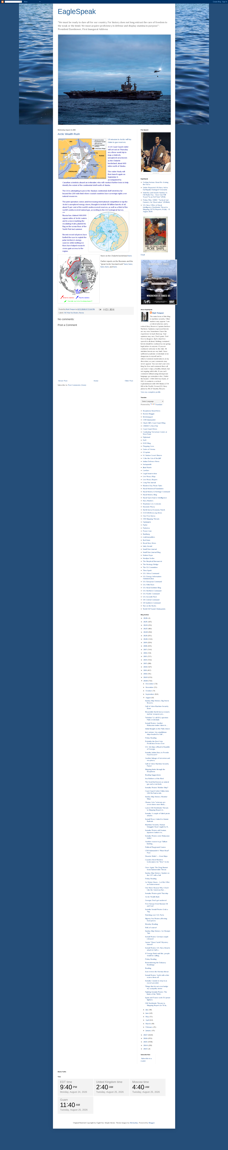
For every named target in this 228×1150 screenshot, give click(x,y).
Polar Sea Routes (72, 313)
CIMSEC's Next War (150, 426)
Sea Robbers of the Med (154, 778)
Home (96, 381)
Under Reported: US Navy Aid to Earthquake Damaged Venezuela (155, 188)
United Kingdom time (109, 1081)
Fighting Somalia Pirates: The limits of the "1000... (156, 993)
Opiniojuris (147, 522)
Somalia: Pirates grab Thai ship (156, 893)
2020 (145, 639)
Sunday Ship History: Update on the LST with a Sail (157, 874)
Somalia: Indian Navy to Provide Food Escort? (157, 753)
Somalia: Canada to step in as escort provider (156, 982)
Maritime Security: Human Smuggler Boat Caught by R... (157, 826)
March (148, 1024)
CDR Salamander (149, 420)
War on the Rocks (149, 606)
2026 (145, 618)
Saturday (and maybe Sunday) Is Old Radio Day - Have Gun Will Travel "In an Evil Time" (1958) (155, 195)
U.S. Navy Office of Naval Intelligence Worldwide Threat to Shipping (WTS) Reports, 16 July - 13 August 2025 (156, 208)
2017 (145, 649)
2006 (145, 1038)
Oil (65, 313)
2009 (145, 677)
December (150, 684)
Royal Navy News (149, 543)
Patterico (146, 528)
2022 (145, 632)
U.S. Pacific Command (151, 594)
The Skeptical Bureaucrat (152, 561)
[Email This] (104, 309)
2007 (145, 1035)
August (148, 698)
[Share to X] (109, 309)
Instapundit (147, 464)
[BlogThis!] (106, 309)
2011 (145, 670)
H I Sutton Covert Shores (152, 455)
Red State (146, 540)
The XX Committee (150, 567)
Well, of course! (151, 927)
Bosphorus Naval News (151, 411)
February (149, 1027)
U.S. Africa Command (151, 573)
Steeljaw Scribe (148, 558)
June (147, 1013)
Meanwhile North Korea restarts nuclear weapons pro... (157, 713)
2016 (145, 653)
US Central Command (151, 600)
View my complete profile (151, 392)
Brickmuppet (148, 417)
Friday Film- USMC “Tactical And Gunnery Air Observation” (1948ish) (156, 201)
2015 (145, 656)
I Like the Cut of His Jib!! (152, 458)
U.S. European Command (152, 582)
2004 (145, 1045)
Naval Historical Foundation (153, 489)
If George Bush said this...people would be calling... (157, 954)
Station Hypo (148, 555)
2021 (145, 636)
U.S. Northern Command (152, 591)
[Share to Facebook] (111, 309)
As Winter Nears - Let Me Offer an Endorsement (157, 883)
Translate (158, 404)
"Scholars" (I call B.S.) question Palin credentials (156, 719)
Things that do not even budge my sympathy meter (156, 987)
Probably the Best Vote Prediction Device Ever (155, 742)
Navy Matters (148, 501)
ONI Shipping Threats (151, 519)
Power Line (147, 531)
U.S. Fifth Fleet (148, 585)
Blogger (152, 1123)
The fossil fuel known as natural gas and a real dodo (157, 783)
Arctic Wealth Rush (69, 134)
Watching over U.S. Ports (154, 915)
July (147, 1010)
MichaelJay (134, 1123)
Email (143, 255)
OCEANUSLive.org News (152, 513)
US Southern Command (152, 603)
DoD (144, 440)
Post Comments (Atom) (77, 385)
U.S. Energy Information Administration (152, 577)
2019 (145, 642)
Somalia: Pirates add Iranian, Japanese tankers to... (155, 831)
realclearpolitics (149, 537)
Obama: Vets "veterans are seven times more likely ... (155, 803)
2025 (145, 622)
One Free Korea (149, 516)
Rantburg (146, 534)
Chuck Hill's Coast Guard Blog (154, 423)
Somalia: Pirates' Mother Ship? (156, 787)
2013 (145, 663)
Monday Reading (151, 924)
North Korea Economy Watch (154, 510)
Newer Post (62, 381)
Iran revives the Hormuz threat (157, 972)
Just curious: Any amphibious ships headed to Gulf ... (156, 733)
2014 (145, 660)
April (148, 1020)
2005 (145, 1042)
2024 (145, 625)
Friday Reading (151, 738)
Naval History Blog (150, 495)
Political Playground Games (155, 847)
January (149, 1030)
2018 (145, 646)
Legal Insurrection (150, 473)
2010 (145, 674)
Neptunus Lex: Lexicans (152, 504)
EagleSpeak (77, 11)
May (148, 1017)
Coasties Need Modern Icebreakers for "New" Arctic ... (157, 862)
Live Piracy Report (150, 480)
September (150, 694)
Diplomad (146, 437)
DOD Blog (147, 443)
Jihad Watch (147, 467)
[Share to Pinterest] (113, 309)
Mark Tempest (158, 313)
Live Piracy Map (149, 476)
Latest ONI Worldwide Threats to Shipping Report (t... (156, 809)
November (150, 687)
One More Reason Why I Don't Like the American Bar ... (157, 889)
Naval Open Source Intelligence (155, 498)
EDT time (66, 1081)
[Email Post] (100, 309)
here (130, 256)
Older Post (129, 381)
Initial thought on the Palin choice (157, 729)
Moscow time (140, 1081)
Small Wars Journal (150, 549)
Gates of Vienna (149, 449)
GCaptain (146, 452)
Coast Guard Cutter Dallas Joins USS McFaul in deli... (157, 792)
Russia (81, 313)
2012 (145, 667)
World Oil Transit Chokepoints (154, 609)
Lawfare (146, 470)
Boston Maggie (148, 414)
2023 (145, 629)
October (149, 691)
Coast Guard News (150, 429)
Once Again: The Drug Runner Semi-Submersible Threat (156, 868)
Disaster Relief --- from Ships (156, 856)
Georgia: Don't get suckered (155, 900)
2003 (145, 1049)
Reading (148, 968)
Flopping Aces (148, 446)
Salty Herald (147, 546)
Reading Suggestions (153, 775)
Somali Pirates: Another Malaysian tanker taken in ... (156, 724)
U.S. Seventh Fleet (150, 597)
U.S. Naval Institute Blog (152, 588)
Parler (145, 525)
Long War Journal (149, 482)
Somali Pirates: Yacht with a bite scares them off (157, 976)
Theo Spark (147, 570)
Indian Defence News (151, 461)
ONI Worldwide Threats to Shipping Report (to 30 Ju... (156, 1004)
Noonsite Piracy (149, 507)
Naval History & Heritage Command (156, 492)
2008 (145, 681)
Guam (64, 1099)
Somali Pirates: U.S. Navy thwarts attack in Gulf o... (157, 949)
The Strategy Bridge (150, 564)
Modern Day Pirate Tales (152, 486)
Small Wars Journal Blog (152, 552)
